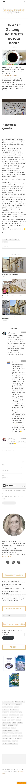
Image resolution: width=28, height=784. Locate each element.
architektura (10, 701)
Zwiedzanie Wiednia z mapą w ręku (13, 588)
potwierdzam (8, 638)
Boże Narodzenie (14, 709)
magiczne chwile (7, 722)
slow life (15, 735)
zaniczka (11, 438)
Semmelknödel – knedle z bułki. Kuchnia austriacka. (12, 585)
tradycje (5, 738)
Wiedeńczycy (18, 738)
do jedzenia (13, 712)
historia (5, 242)
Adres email (5, 470)
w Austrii (11, 738)
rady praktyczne (7, 735)
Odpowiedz (23, 332)
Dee (9, 332)
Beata (14, 361)
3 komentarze (5, 247)
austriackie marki (7, 239)
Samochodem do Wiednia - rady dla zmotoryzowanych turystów (13, 599)
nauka (16, 725)
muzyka (4, 725)
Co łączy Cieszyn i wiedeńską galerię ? (11, 295)
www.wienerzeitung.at (9, 75)
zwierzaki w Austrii (7, 743)
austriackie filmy (7, 704)
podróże (13, 727)
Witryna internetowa (5, 476)
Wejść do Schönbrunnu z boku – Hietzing (12, 274)
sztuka (20, 735)
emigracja (5, 714)
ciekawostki (17, 239)
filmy (17, 714)
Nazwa (4, 464)
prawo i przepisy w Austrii (9, 733)
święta (15, 743)
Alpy (4, 701)
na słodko (10, 725)
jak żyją (19, 717)
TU (15, 424)
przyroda (19, 733)
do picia (20, 712)
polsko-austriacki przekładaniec (10, 730)
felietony (12, 714)
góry (21, 714)
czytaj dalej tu (7, 556)
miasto (14, 722)
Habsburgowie (6, 717)
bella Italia (5, 709)
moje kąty (20, 722)
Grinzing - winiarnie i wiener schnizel (12, 596)
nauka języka (6, 727)
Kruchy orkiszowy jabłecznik (10, 581)
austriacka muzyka (19, 701)
